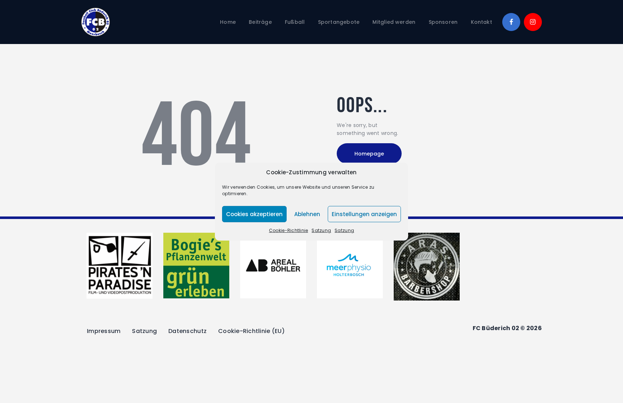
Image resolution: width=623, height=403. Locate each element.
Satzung (321, 230)
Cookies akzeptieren (254, 214)
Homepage (369, 153)
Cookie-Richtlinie (288, 230)
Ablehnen (307, 214)
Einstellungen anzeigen (364, 214)
